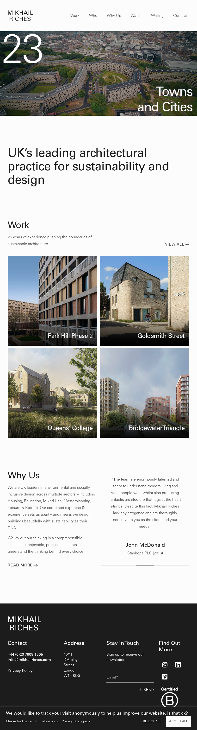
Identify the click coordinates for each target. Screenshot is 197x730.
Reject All (152, 721)
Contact (180, 16)
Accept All (178, 721)
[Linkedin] (178, 665)
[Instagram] (165, 665)
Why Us (114, 16)
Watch (136, 16)
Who (93, 16)
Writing (157, 16)
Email (111, 669)
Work (75, 16)
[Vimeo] (165, 677)
